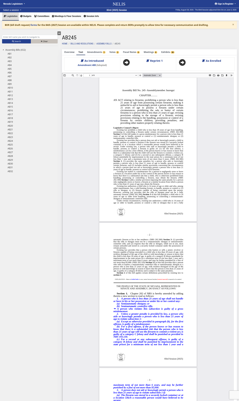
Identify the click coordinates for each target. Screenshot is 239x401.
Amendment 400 (87, 65)
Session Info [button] (92, 16)
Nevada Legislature (13, 3)
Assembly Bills (103, 43)
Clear (45, 41)
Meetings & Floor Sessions (67, 16)
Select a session (11, 10)
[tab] (69, 52)
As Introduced (94, 61)
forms (34, 25)
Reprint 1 (156, 61)
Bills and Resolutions (82, 43)
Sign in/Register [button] (225, 3)
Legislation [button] (12, 16)
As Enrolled (213, 61)
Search (17, 41)
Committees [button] (43, 16)
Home (64, 43)
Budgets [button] (27, 16)
